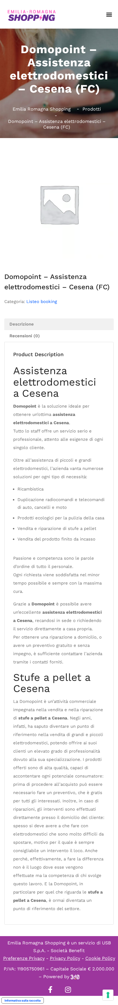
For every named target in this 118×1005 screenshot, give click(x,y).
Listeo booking (41, 301)
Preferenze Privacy (24, 958)
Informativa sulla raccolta (23, 1000)
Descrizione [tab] (21, 324)
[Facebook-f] (50, 989)
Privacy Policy (65, 958)
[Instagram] (67, 989)
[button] (109, 14)
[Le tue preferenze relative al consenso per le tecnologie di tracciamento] (108, 995)
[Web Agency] (75, 976)
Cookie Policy (100, 958)
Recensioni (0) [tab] (24, 335)
